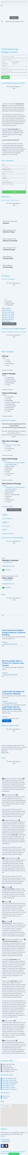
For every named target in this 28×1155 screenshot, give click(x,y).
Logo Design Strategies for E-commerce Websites (13, 692)
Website (5, 65)
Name (3, 164)
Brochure (15, 63)
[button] (14, 2)
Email (3, 173)
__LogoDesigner (6, 644)
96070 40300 (8, 580)
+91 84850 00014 (5, 1141)
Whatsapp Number (6, 169)
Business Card (16, 62)
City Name (4, 178)
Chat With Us (7, 569)
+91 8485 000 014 (7, 562)
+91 (4, 580)
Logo (4, 62)
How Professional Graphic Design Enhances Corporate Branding (13, 632)
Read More (5, 642)
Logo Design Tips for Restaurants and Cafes (11, 708)
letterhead (5, 63)
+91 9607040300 (5, 1139)
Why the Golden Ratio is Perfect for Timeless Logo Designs (13, 663)
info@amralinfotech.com (8, 566)
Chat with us (15, 1154)
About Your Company (7, 182)
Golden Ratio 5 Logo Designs (13, 445)
